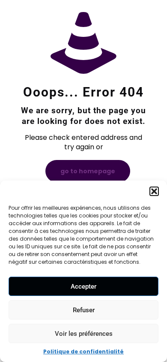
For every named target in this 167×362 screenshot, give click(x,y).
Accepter (83, 286)
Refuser (84, 310)
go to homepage (87, 171)
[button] (154, 191)
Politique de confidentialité (83, 351)
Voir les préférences (84, 334)
